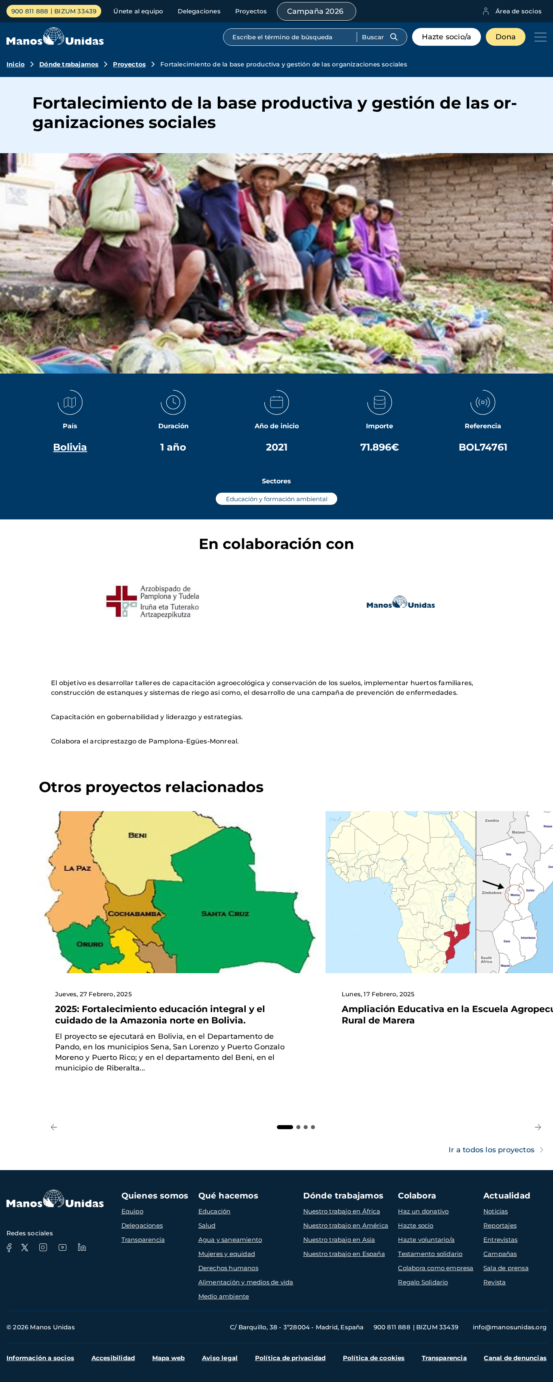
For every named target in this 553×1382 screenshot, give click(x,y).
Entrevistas (500, 1239)
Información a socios (40, 1358)
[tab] (285, 1127)
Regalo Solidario (423, 1282)
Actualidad (506, 1195)
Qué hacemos (228, 1195)
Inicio (15, 64)
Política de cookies (374, 1358)
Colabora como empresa (435, 1268)
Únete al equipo (138, 11)
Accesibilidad (113, 1358)
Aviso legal (220, 1358)
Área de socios (519, 11)
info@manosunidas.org (510, 1327)
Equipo (132, 1211)
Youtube (62, 1247)
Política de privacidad (290, 1358)
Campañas (500, 1254)
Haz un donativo (423, 1211)
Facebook (8, 1247)
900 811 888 (29, 11)
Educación (214, 1211)
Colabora (417, 1195)
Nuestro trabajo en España (344, 1254)
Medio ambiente (223, 1296)
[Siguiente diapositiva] (537, 1127)
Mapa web (168, 1358)
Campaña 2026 (315, 11)
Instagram (43, 1247)
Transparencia (143, 1239)
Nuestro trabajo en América (345, 1225)
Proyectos (251, 11)
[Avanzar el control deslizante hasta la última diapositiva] (54, 1127)
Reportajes (500, 1225)
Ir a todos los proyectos (491, 1149)
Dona (506, 36)
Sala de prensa (506, 1268)
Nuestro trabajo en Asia (339, 1239)
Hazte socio (415, 1225)
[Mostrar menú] (538, 37)
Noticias (495, 1211)
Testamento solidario (430, 1254)
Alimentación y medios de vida (246, 1282)
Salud (207, 1225)
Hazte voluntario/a (426, 1239)
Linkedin (82, 1247)
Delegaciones (199, 11)
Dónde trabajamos (68, 64)
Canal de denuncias (515, 1358)
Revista (494, 1282)
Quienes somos (155, 1195)
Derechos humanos (228, 1268)
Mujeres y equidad (226, 1254)
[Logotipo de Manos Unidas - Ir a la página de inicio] (55, 43)
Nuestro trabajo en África (341, 1211)
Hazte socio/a (447, 36)
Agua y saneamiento (230, 1239)
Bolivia (70, 447)
